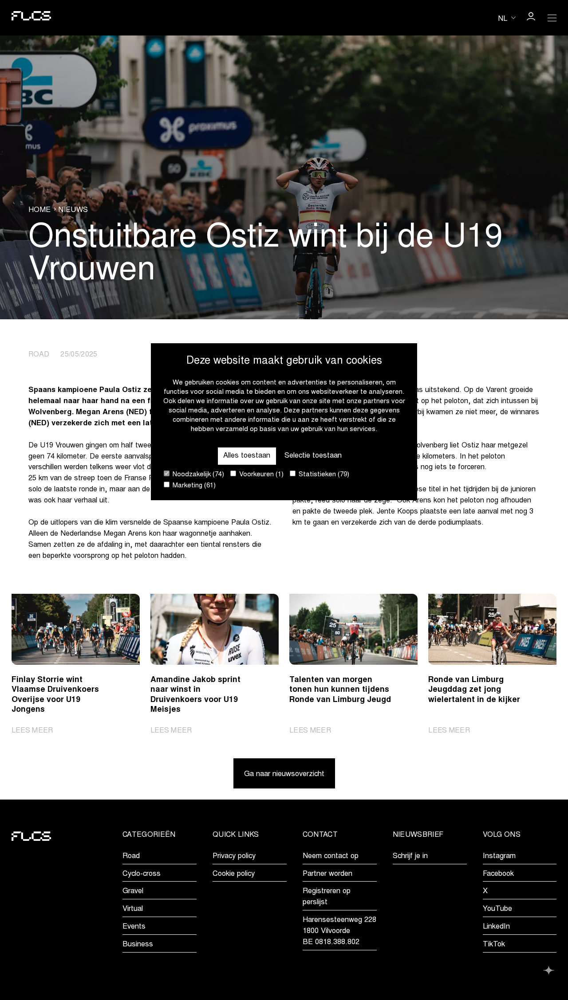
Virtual (132, 909)
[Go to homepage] (31, 17)
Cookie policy (234, 874)
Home (39, 210)
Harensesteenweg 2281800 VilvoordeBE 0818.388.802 (339, 931)
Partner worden (327, 874)
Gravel (132, 891)
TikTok (494, 944)
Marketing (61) (193, 485)
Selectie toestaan (313, 455)
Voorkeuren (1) (260, 474)
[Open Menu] (552, 17)
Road (131, 856)
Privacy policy (234, 856)
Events (134, 926)
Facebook (498, 874)
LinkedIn (496, 926)
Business (137, 944)
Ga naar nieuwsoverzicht (284, 774)
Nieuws (73, 210)
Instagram (499, 856)
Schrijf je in (410, 856)
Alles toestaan (246, 455)
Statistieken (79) (323, 474)
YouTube (497, 909)
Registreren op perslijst (327, 897)
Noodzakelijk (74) (197, 474)
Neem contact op (331, 856)
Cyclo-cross (141, 874)
